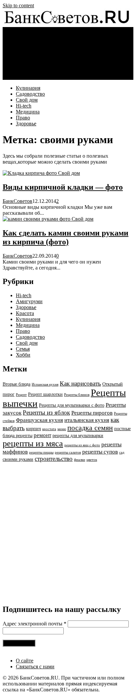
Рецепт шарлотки (45, 394)
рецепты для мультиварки (77, 435)
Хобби (23, 355)
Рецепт (21, 395)
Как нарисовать (80, 383)
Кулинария (28, 41)
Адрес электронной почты (34, 623)
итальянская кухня (86, 420)
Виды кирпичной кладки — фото (63, 187)
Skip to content (18, 5)
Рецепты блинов (76, 395)
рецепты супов (100, 452)
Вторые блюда (16, 384)
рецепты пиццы (41, 452)
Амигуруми (29, 301)
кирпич (33, 428)
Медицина (28, 65)
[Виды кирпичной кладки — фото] (30, 173)
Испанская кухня (45, 384)
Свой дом (27, 53)
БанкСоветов (17, 201)
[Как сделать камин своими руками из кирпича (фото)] (37, 219)
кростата (49, 429)
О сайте (24, 660)
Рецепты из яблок (46, 412)
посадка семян (90, 428)
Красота (25, 313)
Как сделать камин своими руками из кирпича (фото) (65, 237)
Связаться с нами (35, 666)
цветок (91, 459)
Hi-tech (23, 59)
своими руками (18, 459)
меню (61, 429)
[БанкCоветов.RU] (67, 24)
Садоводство (30, 47)
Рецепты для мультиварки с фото (71, 405)
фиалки (79, 459)
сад (121, 452)
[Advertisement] (68, 530)
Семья (23, 349)
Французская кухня (39, 420)
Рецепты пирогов (92, 413)
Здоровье (26, 76)
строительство (54, 458)
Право (23, 71)
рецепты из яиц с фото (82, 445)
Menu (9, 30)
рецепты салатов (68, 452)
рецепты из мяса (33, 443)
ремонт (42, 435)
